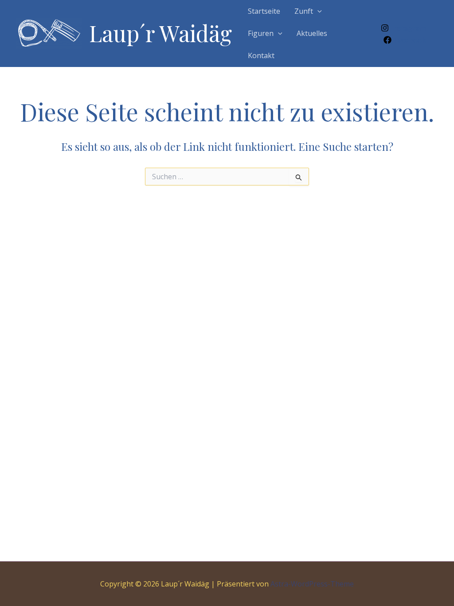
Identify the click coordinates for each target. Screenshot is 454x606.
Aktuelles (312, 33)
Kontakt (261, 55)
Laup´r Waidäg (160, 33)
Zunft (303, 11)
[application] (317, 11)
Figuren (261, 33)
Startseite (264, 11)
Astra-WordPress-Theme (312, 584)
